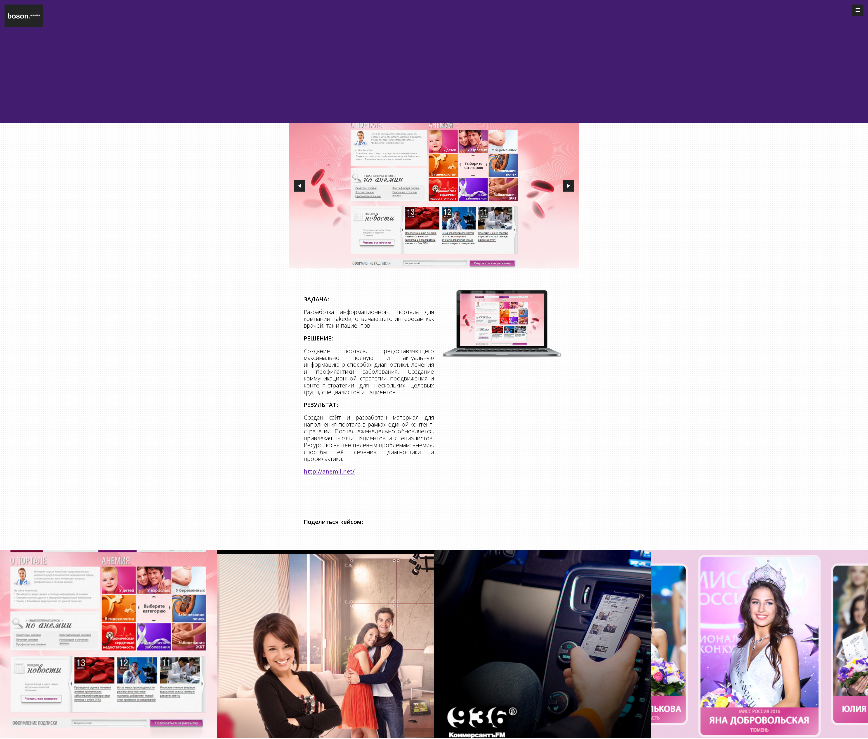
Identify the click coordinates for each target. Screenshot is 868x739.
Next (568, 186)
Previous (299, 186)
